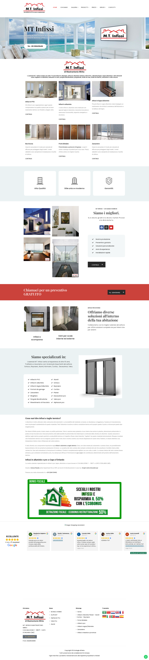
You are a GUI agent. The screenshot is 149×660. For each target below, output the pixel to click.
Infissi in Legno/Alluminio (85, 626)
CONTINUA (28, 114)
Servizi (102, 7)
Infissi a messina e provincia (86, 633)
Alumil (53, 624)
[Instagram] (106, 227)
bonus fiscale (35, 468)
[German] (104, 616)
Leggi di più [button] (80, 548)
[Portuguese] (113, 616)
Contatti (111, 7)
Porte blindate (82, 620)
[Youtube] (111, 227)
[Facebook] (102, 227)
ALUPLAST (54, 615)
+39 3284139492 (51, 472)
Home (55, 7)
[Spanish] (122, 616)
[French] (122, 612)
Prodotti (84, 7)
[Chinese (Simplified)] (109, 612)
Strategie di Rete (79, 650)
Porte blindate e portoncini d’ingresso (70, 147)
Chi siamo (64, 7)
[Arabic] (104, 612)
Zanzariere (81, 629)
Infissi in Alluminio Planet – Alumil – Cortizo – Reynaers (87, 616)
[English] (117, 612)
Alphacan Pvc (55, 618)
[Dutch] (113, 612)
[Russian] (117, 616)
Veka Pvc (54, 621)
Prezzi (94, 7)
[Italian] (109, 616)
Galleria (74, 7)
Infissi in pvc (81, 623)
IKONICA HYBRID (56, 612)
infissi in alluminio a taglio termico (65, 445)
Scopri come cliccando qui (90, 468)
